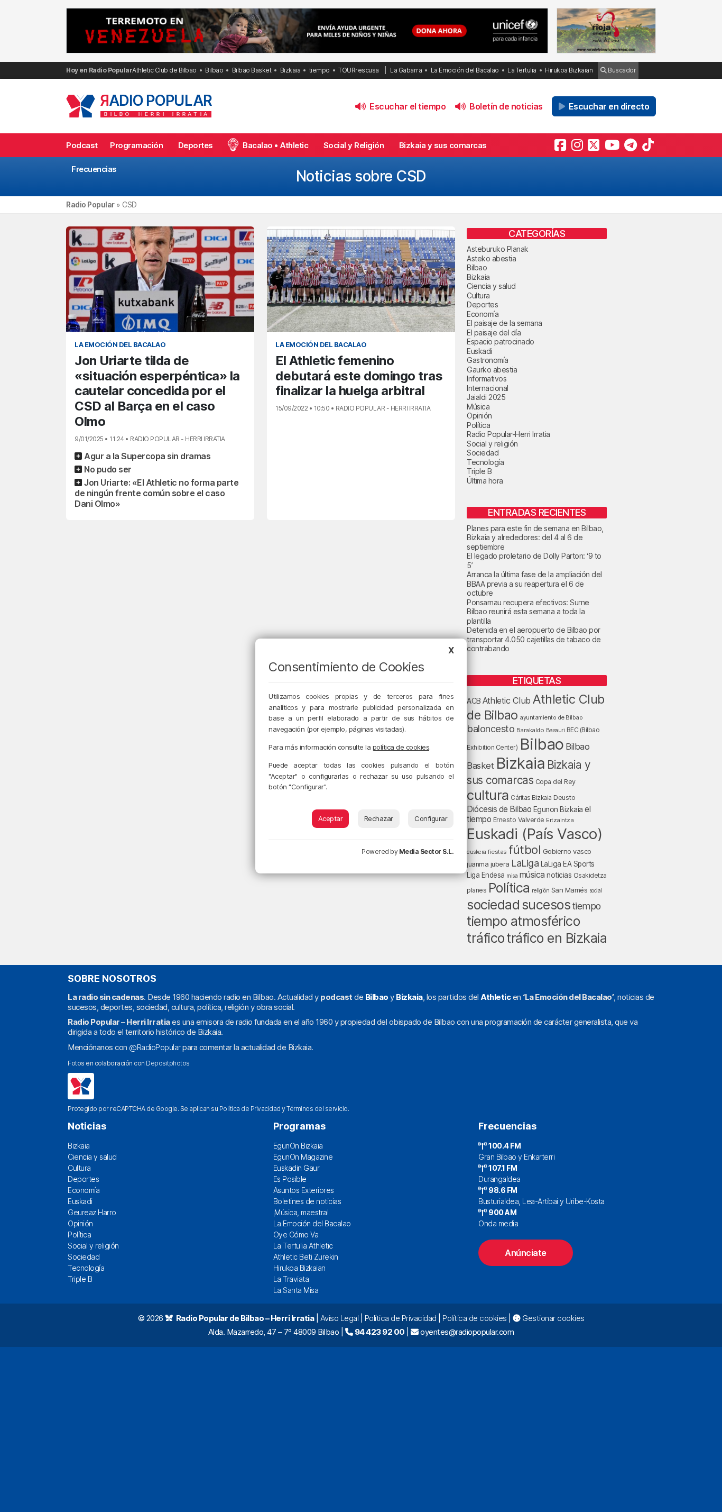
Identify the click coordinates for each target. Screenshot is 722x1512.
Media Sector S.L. (426, 851)
